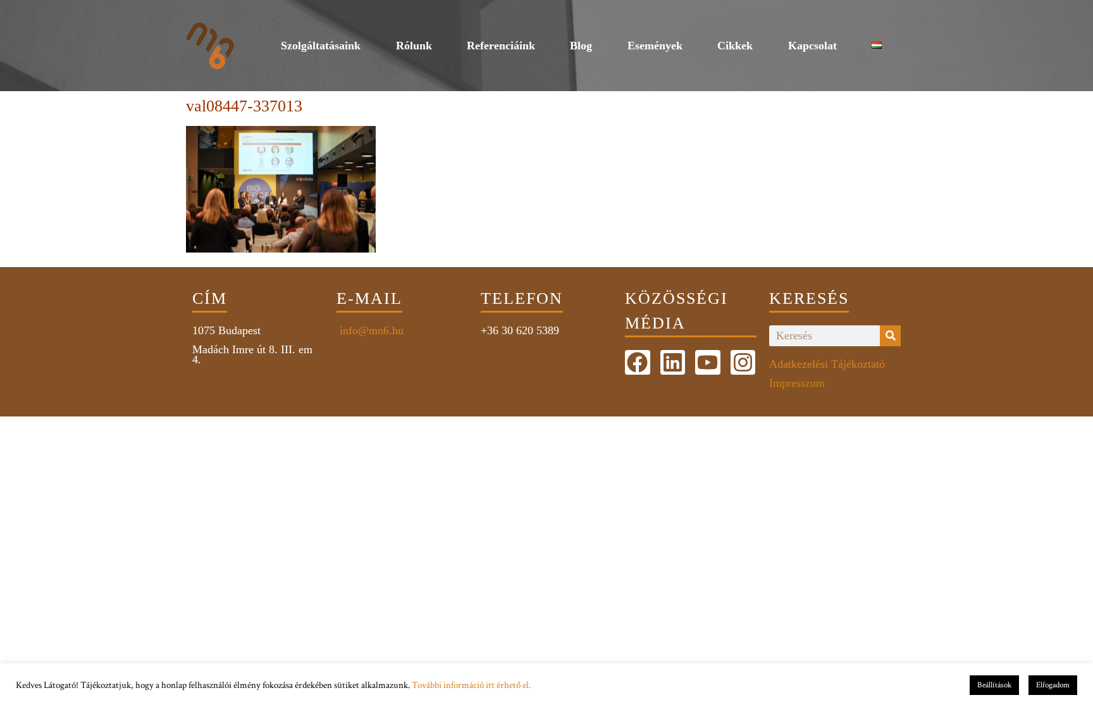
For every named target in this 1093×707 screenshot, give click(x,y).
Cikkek (735, 45)
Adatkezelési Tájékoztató (827, 364)
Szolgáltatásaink (321, 45)
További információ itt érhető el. (471, 685)
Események (654, 45)
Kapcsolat (812, 45)
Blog (581, 45)
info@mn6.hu (370, 330)
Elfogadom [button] (1053, 685)
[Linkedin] (673, 362)
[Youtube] (707, 362)
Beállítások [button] (994, 685)
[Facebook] (637, 362)
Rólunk (414, 45)
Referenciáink (501, 45)
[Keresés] (890, 335)
